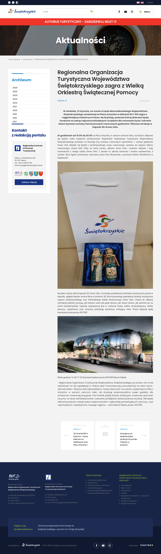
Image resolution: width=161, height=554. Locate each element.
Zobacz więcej (29, 182)
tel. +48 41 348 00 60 (23, 163)
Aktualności (27, 59)
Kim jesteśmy (126, 485)
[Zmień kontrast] (17, 2)
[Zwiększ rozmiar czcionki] (9, 2)
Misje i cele (125, 488)
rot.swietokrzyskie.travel (97, 480)
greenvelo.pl (93, 483)
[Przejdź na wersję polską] (138, 3)
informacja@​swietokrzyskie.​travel (28, 165)
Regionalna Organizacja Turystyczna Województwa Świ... (62, 59)
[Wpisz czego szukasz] (91, 12)
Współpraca (126, 490)
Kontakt (150, 2)
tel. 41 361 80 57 (14, 500)
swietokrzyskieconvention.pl (98, 485)
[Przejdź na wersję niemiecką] (142, 3)
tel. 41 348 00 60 (51, 500)
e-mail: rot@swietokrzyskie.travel (21, 503)
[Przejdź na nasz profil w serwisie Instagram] (132, 11)
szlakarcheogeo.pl (95, 488)
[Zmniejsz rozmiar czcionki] (13, 2)
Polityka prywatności (129, 501)
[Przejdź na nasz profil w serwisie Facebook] (119, 11)
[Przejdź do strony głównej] (23, 11)
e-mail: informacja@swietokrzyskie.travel (61, 502)
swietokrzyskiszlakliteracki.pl (98, 493)
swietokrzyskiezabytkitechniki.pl (100, 490)
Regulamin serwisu (128, 503)
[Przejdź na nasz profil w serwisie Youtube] (125, 11)
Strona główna (14, 59)
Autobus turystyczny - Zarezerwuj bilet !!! (80, 22)
